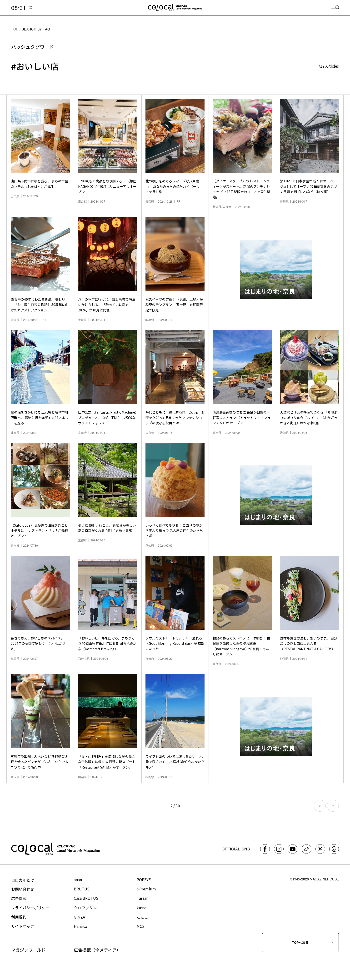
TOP (14, 29)
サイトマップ (22, 926)
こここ (142, 917)
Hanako (80, 926)
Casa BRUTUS (86, 898)
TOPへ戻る (300, 942)
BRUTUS (82, 889)
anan (78, 879)
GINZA (79, 917)
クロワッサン (85, 907)
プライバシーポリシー (30, 907)
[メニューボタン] (335, 7)
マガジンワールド (28, 950)
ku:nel (142, 907)
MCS (141, 926)
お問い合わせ (22, 889)
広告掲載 (18, 898)
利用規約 (18, 917)
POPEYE (144, 879)
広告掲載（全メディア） (97, 950)
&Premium (146, 889)
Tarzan (142, 898)
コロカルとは (22, 880)
